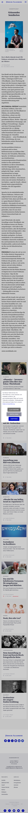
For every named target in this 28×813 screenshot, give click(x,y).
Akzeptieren (14, 419)
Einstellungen (14, 414)
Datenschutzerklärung (8, 404)
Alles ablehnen (14, 409)
